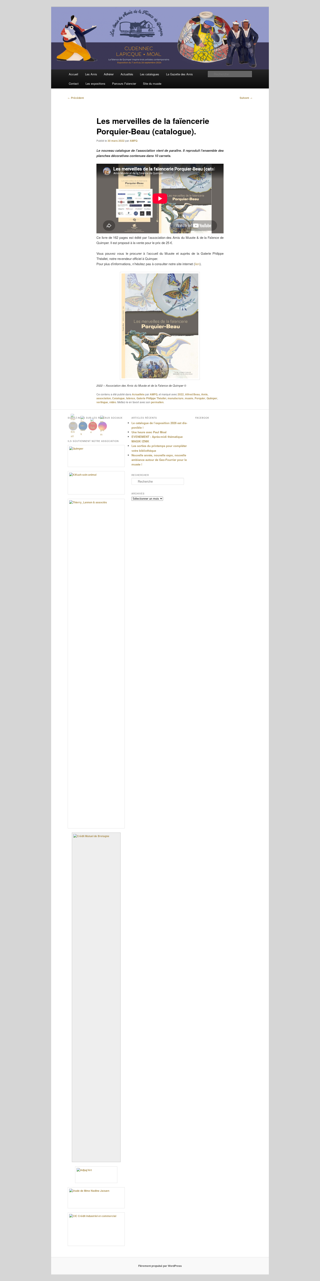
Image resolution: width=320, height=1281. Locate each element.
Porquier (200, 398)
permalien (157, 402)
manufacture (176, 398)
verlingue (102, 402)
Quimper (212, 398)
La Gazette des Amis (179, 74)
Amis (204, 394)
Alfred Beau (192, 394)
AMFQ (133, 141)
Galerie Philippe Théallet (151, 398)
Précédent (76, 98)
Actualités (127, 74)
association (103, 398)
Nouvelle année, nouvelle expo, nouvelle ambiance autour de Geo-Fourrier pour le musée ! (159, 459)
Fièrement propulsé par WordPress (160, 1266)
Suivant (246, 98)
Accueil (73, 74)
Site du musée (152, 83)
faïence (130, 398)
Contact (74, 83)
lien (197, 263)
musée (189, 398)
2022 (181, 394)
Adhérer (109, 74)
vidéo (112, 402)
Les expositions (95, 83)
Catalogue (118, 398)
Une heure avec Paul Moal (149, 432)
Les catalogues (149, 74)
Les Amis (91, 74)
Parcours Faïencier (124, 83)
